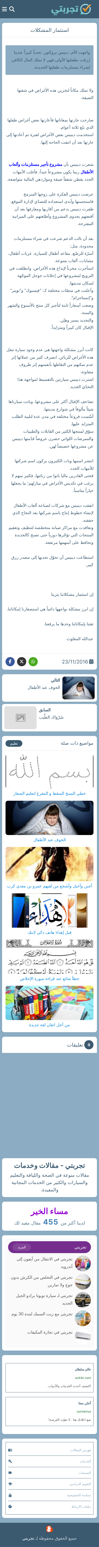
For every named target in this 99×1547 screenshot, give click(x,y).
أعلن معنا (85, 1403)
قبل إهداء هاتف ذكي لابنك (50, 932)
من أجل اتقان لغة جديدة (49, 1024)
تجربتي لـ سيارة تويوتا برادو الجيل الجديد (44, 1299)
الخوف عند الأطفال (49, 839)
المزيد (22, 1247)
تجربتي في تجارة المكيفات (50, 1332)
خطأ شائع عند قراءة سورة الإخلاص (49, 978)
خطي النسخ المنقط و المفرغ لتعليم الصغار (49, 793)
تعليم (14, 743)
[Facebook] (10, 661)
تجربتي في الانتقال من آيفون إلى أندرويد (45, 1263)
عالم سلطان (83, 1369)
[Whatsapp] (33, 661)
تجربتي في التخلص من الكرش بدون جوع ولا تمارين (42, 1281)
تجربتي (28, 1538)
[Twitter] (21, 661)
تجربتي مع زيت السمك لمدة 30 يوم (42, 1313)
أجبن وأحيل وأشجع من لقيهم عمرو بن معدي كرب (49, 886)
